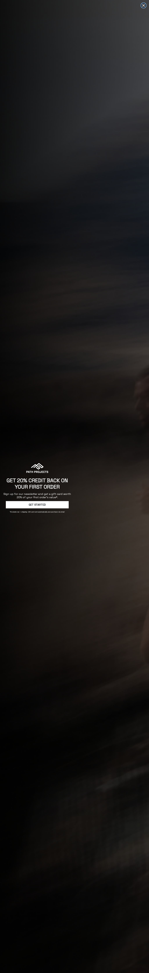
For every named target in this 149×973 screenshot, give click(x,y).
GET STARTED (37, 504)
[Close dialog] (143, 5)
